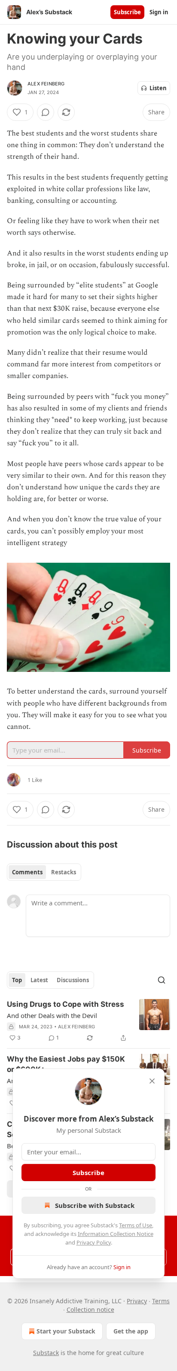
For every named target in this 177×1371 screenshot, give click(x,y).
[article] (88, 1021)
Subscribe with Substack (94, 1205)
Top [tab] (17, 980)
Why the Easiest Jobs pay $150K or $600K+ (66, 1064)
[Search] (161, 980)
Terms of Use (135, 1225)
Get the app (130, 1331)
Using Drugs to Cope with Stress (65, 1004)
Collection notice (90, 1309)
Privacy (137, 1301)
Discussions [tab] (73, 980)
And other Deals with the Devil (52, 1015)
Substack (46, 1353)
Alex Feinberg (46, 84)
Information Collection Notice (115, 1234)
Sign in (159, 12)
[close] (152, 1081)
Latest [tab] (39, 980)
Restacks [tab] (63, 872)
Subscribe (127, 12)
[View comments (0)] (45, 112)
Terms (161, 1301)
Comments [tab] (27, 872)
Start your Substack (66, 1331)
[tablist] (44, 872)
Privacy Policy (93, 1242)
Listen (158, 88)
